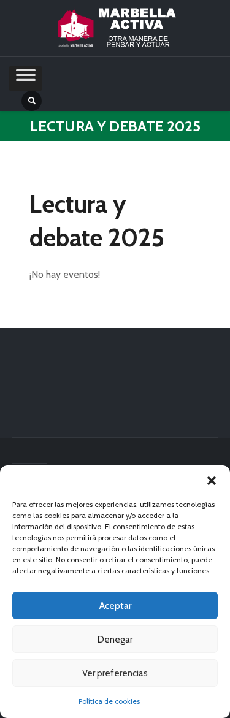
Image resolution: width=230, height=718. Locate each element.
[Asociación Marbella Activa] (115, 28)
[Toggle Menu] (26, 78)
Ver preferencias (115, 673)
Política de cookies (109, 701)
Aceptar (115, 605)
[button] (211, 481)
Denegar (115, 639)
